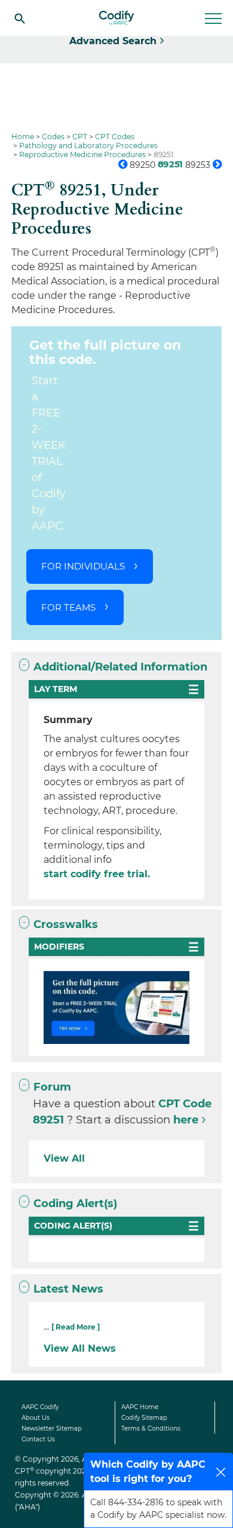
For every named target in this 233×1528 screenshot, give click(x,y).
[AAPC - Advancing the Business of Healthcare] (116, 18)
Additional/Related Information (120, 666)
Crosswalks (65, 924)
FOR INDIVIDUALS (83, 566)
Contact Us (38, 1439)
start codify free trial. (97, 874)
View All (64, 1158)
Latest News (68, 1289)
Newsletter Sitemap (52, 1428)
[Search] (20, 18)
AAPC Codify (40, 1407)
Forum (52, 1087)
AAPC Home (139, 1407)
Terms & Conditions (150, 1428)
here (185, 1119)
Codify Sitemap (144, 1418)
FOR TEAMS (68, 607)
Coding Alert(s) (75, 1203)
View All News (80, 1348)
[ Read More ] (75, 1326)
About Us (36, 1418)
